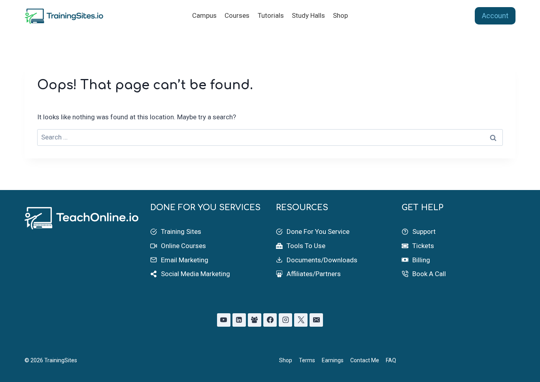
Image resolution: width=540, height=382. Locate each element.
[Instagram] (285, 320)
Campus (204, 15)
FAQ (391, 360)
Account (495, 15)
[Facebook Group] (254, 320)
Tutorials (271, 15)
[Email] (316, 320)
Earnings (333, 360)
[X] (301, 320)
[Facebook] (270, 320)
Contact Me (364, 360)
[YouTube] (223, 320)
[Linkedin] (239, 320)
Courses (237, 15)
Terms (307, 360)
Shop (340, 15)
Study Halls (308, 15)
